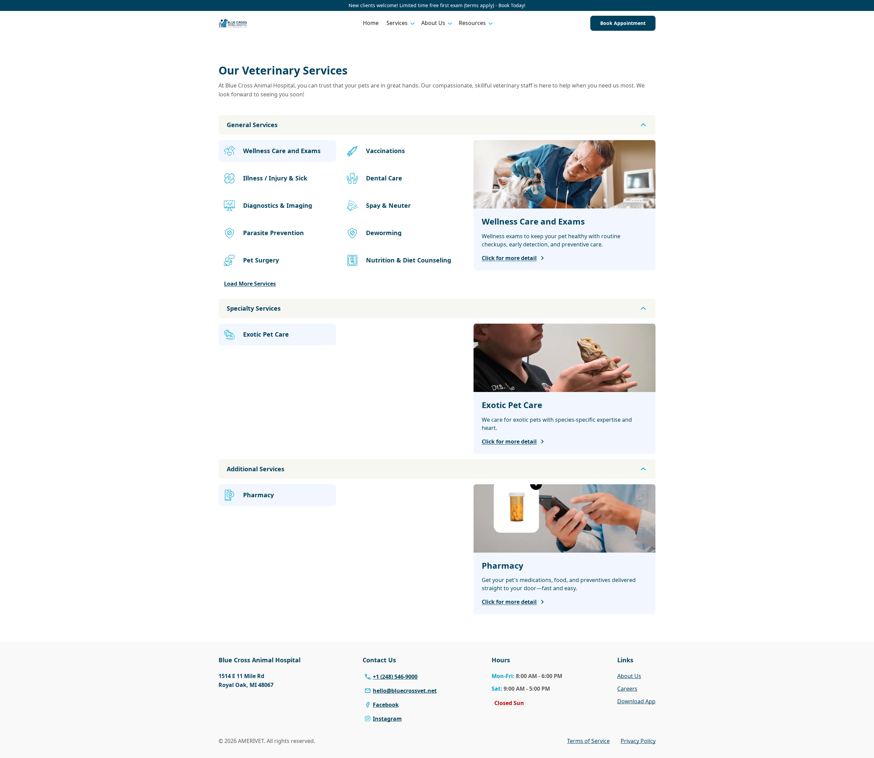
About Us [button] (433, 23)
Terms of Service (588, 740)
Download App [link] (636, 701)
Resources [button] (472, 23)
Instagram (387, 718)
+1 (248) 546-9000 (395, 676)
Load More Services (250, 283)
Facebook (386, 704)
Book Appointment (623, 23)
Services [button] (397, 23)
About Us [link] (629, 676)
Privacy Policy (638, 740)
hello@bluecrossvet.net (405, 690)
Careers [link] (627, 688)
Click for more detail (509, 258)
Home (371, 23)
